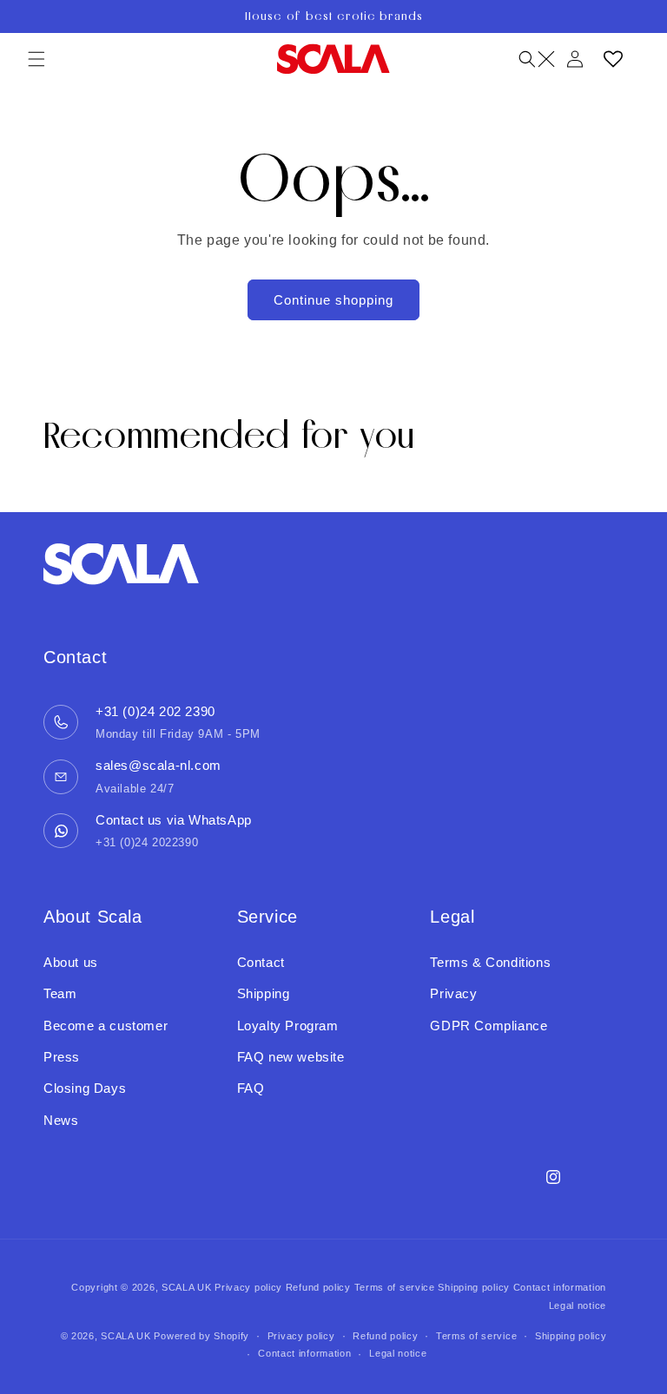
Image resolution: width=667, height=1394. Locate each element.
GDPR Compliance (488, 1025)
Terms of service (394, 1287)
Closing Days (84, 1088)
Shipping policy (474, 1287)
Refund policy (318, 1287)
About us (70, 962)
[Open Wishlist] (613, 59)
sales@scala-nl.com (158, 765)
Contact (261, 962)
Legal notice (577, 1305)
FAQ (251, 1088)
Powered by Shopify (201, 1336)
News (60, 1120)
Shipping (263, 993)
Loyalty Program (288, 1025)
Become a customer (105, 1025)
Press (61, 1056)
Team (59, 993)
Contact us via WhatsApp (174, 819)
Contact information (559, 1287)
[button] (36, 59)
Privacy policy (248, 1287)
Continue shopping (333, 300)
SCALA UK (187, 1287)
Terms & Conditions (490, 962)
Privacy (453, 993)
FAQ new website (291, 1056)
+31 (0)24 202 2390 (155, 711)
